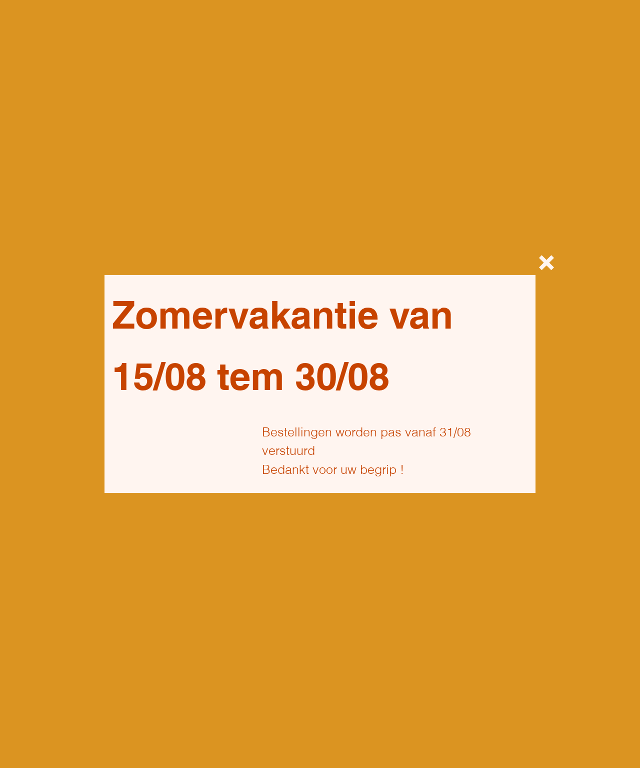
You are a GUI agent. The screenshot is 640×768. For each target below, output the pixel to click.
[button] (546, 262)
